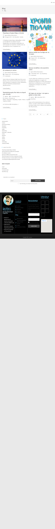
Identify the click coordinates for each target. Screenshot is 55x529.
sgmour (6, 96)
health (19, 99)
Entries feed (4, 168)
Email (29, 217)
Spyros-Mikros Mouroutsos (11, 35)
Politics (23, 99)
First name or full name (33, 212)
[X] (43, 202)
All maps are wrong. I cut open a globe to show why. (39, 94)
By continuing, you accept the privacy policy (28, 183)
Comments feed (5, 170)
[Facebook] (47, 202)
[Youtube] (43, 215)
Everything (16, 74)
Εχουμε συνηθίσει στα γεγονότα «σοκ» (10, 154)
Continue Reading (7, 49)
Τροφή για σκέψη (7, 101)
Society (21, 37)
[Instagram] (43, 207)
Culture (6, 98)
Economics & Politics (6, 124)
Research (4, 135)
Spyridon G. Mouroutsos (9, 2)
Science (3, 138)
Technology (4, 141)
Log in (3, 166)
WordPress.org (5, 171)
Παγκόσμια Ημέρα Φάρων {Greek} (13, 33)
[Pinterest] (43, 211)
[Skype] (47, 211)
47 (47, 114)
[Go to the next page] (51, 114)
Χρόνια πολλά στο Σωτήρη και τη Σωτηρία (10, 151)
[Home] (2, 10)
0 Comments (33, 59)
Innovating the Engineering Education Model (11, 159)
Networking (42, 58)
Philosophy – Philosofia (6, 132)
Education (16, 37)
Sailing (3, 137)
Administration (5, 121)
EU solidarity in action (9, 70)
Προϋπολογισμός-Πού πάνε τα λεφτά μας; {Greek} (12, 156)
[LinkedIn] (47, 207)
